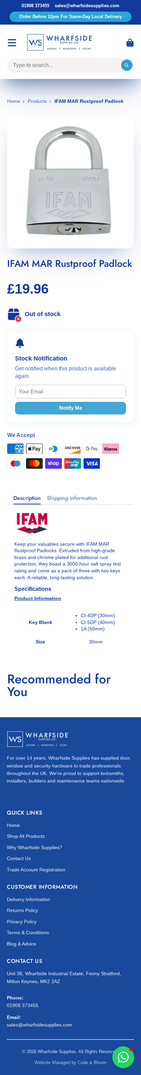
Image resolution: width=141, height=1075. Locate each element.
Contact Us (19, 858)
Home (13, 101)
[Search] (127, 65)
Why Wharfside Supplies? (34, 847)
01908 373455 (35, 5)
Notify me (70, 408)
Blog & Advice (21, 944)
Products (37, 101)
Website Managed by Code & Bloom (70, 1062)
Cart (130, 43)
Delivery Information (28, 899)
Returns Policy (22, 910)
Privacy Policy (22, 921)
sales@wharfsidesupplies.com (87, 5)
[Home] (60, 42)
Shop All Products (26, 836)
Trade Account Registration (36, 869)
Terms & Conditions (28, 932)
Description (27, 498)
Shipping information (72, 498)
